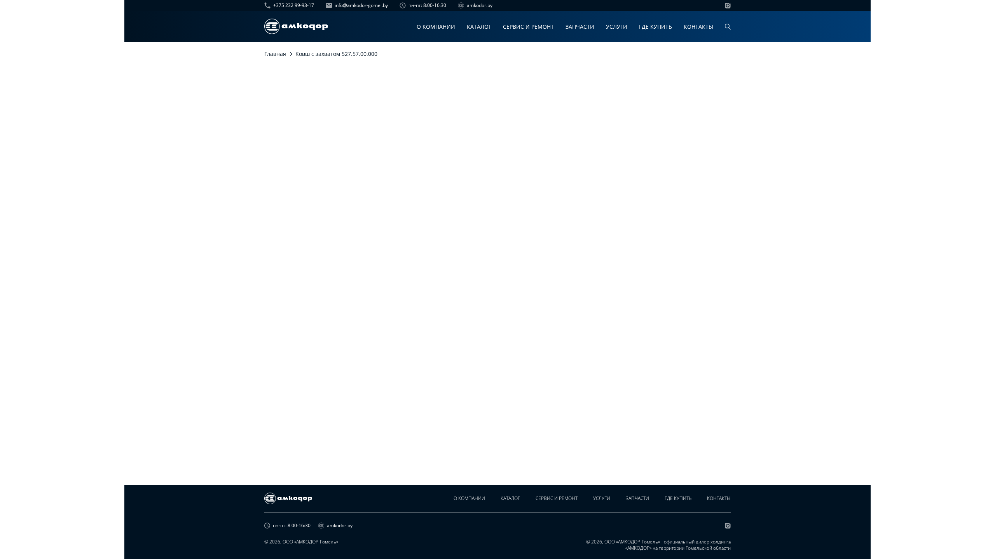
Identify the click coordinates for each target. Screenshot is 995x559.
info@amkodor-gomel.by (361, 5)
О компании (436, 26)
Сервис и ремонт (528, 26)
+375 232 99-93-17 (293, 5)
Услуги (616, 26)
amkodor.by (479, 5)
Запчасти (580, 26)
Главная (275, 53)
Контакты (698, 26)
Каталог (479, 26)
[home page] (296, 26)
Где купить (655, 26)
